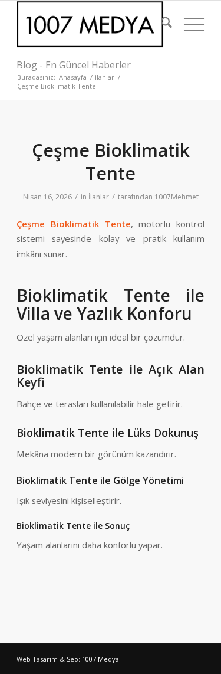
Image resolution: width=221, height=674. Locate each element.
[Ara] (160, 24)
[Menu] (188, 24)
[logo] (92, 24)
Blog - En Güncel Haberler (74, 64)
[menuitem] (160, 24)
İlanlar (98, 197)
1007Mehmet (176, 197)
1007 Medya (100, 659)
